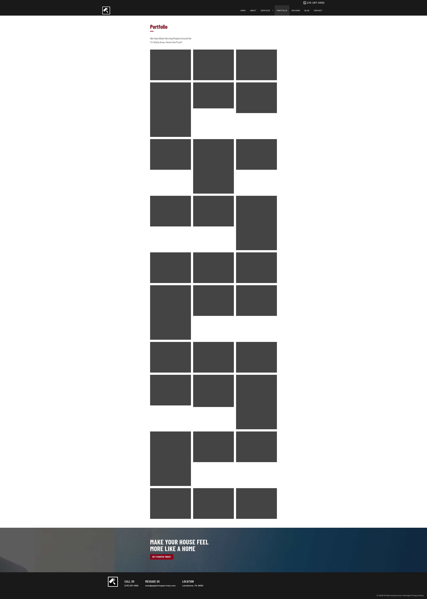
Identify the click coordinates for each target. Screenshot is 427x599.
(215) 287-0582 (132, 585)
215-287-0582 (316, 2)
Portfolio (282, 10)
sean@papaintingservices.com (160, 585)
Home (243, 10)
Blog (307, 10)
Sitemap (406, 595)
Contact (318, 10)
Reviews (296, 10)
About (253, 10)
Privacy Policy (418, 595)
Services (265, 10)
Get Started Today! (161, 556)
